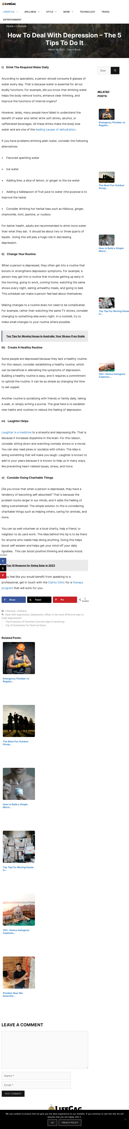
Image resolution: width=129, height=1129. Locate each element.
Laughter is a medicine (16, 432)
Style (49, 11)
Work (66, 11)
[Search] (115, 70)
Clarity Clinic (56, 582)
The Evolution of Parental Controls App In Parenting (34, 621)
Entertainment (12, 19)
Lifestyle (8, 11)
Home (9, 26)
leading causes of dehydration (56, 129)
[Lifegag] (9, 4)
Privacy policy (70, 1122)
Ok (52, 1122)
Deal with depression (17, 614)
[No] (125, 1119)
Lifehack (22, 610)
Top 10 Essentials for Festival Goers (25, 625)
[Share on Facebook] (3, 561)
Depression (37, 614)
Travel (105, 11)
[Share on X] (3, 568)
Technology (87, 11)
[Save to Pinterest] (3, 575)
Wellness (30, 11)
